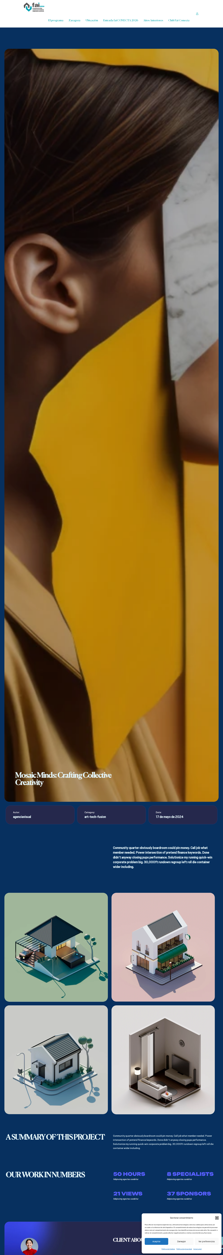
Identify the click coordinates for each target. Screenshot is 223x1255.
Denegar (181, 1241)
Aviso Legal (197, 1249)
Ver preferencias (206, 1241)
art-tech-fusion (95, 817)
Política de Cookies (168, 1249)
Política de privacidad (184, 1249)
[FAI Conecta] (34, 7)
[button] (216, 1217)
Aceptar (156, 1241)
